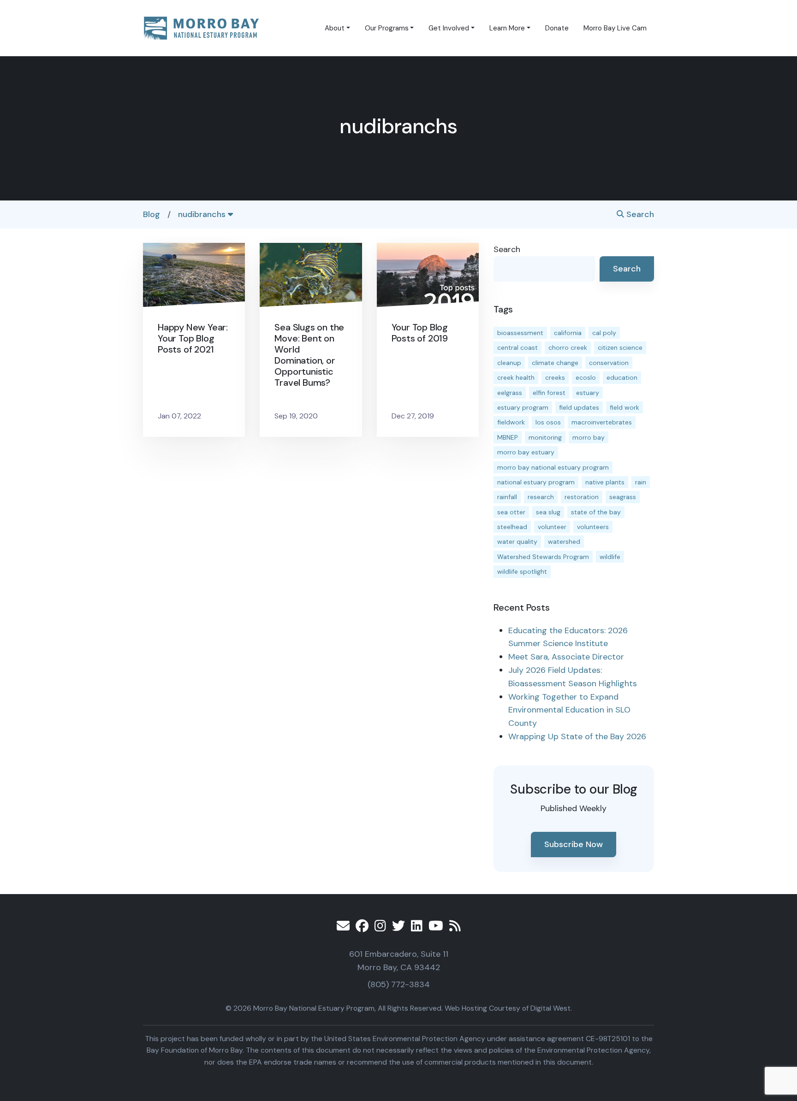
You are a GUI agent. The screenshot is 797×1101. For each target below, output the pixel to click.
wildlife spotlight (522, 571)
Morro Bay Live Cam (615, 28)
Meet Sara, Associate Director (566, 656)
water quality (517, 541)
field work (624, 407)
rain (640, 482)
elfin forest (549, 393)
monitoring (545, 437)
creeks (555, 377)
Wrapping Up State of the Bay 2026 (577, 736)
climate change (555, 363)
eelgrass (509, 393)
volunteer (552, 527)
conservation (609, 363)
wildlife (610, 557)
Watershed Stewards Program (543, 557)
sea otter (511, 512)
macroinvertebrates (601, 422)
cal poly (604, 333)
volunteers (593, 527)
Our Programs (387, 28)
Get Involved (448, 28)
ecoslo (586, 377)
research (541, 497)
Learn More (507, 28)
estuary (587, 393)
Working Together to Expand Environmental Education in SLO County (569, 710)
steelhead (512, 527)
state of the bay (596, 512)
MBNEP (507, 437)
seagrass (622, 497)
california (568, 333)
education (622, 377)
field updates (579, 407)
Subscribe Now (573, 844)
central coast (517, 347)
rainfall (507, 497)
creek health (516, 377)
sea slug (548, 512)
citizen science (620, 347)
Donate (557, 28)
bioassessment (520, 333)
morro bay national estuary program (553, 467)
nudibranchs (203, 214)
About (335, 28)
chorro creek (567, 347)
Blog (151, 214)
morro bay (588, 437)
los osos (548, 422)
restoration (582, 497)
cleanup (509, 363)
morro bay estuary (525, 452)
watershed (564, 541)
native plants (605, 482)
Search (639, 214)
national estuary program (536, 482)
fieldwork (511, 422)
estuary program (522, 407)
